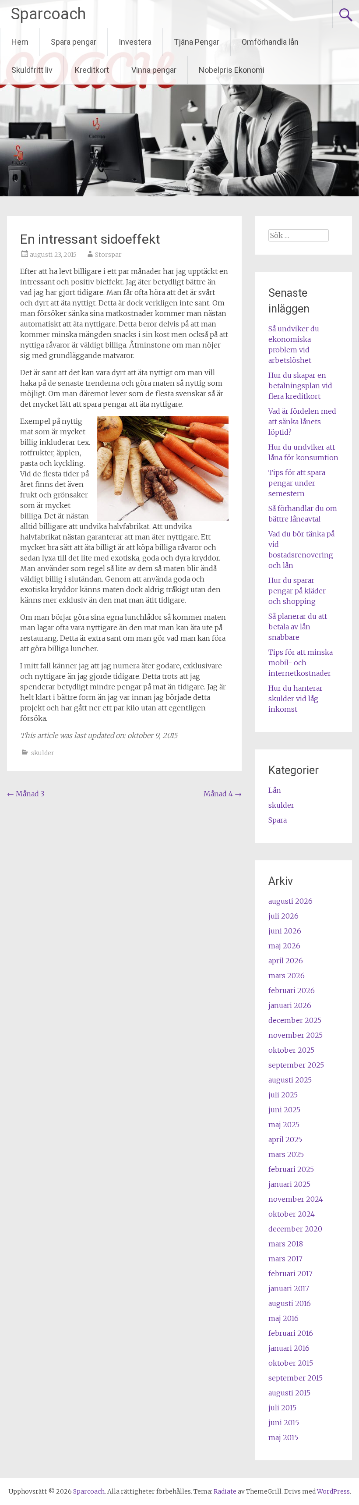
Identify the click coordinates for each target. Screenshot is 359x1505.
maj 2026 (284, 945)
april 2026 (285, 960)
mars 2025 (286, 1154)
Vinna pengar (153, 70)
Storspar (108, 255)
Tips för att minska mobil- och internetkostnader (300, 663)
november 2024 (295, 1199)
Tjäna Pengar (196, 41)
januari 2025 (289, 1184)
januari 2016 (289, 1348)
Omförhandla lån (270, 41)
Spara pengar (73, 41)
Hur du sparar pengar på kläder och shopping (297, 591)
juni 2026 (284, 930)
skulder (42, 753)
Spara (277, 820)
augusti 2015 (289, 1392)
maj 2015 (283, 1437)
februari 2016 (290, 1333)
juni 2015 (283, 1422)
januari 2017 (288, 1288)
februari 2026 (291, 990)
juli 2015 (282, 1407)
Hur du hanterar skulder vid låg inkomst (295, 698)
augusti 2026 (290, 901)
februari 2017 (290, 1273)
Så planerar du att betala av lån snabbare (297, 627)
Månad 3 (25, 793)
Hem (19, 41)
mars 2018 (285, 1243)
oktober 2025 (291, 1050)
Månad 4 (223, 793)
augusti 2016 (289, 1303)
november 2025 (295, 1035)
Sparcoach (48, 14)
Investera (135, 41)
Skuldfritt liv (32, 70)
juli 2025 (283, 1094)
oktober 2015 (290, 1363)
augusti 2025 (290, 1080)
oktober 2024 (291, 1214)
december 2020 (295, 1229)
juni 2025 (284, 1109)
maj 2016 (283, 1318)
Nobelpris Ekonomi (231, 70)
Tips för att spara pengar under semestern (296, 483)
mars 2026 (286, 975)
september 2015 (295, 1378)
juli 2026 (283, 916)
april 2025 (285, 1139)
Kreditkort (92, 70)
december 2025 (294, 1020)
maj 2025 (283, 1124)
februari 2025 (291, 1169)
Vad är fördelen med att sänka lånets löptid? (302, 422)
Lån (274, 790)
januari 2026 (289, 1005)
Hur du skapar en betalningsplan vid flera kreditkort (300, 386)
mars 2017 (285, 1258)
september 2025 (296, 1065)
